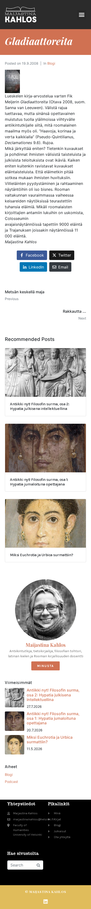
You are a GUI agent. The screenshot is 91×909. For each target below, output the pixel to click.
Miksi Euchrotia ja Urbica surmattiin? (50, 739)
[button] (81, 14)
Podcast (11, 781)
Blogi (51, 63)
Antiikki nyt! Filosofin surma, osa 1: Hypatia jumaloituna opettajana (53, 718)
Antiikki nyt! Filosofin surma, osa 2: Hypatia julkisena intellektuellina (53, 695)
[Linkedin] (45, 901)
